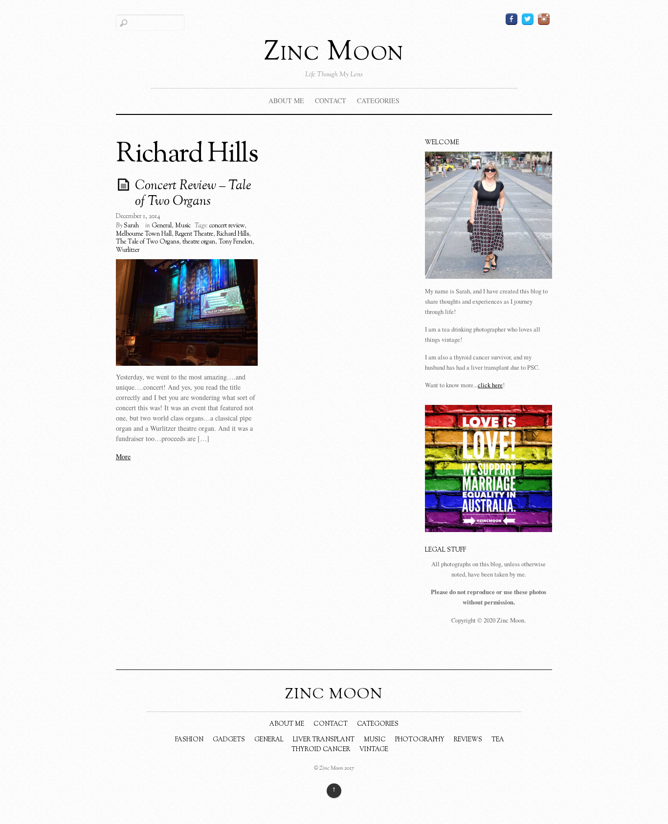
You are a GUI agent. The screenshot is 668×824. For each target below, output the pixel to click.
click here (490, 385)
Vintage (373, 749)
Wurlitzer (127, 250)
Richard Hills (233, 234)
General (162, 226)
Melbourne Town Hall (144, 234)
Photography (420, 739)
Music (183, 226)
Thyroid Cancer (320, 749)
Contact (330, 100)
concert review (227, 226)
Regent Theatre (194, 234)
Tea (497, 739)
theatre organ (198, 242)
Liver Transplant (324, 739)
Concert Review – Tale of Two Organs (193, 194)
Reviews (468, 739)
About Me (286, 100)
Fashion (189, 739)
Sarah (131, 226)
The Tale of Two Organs (147, 242)
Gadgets (229, 739)
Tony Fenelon (235, 242)
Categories (378, 100)
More (123, 456)
